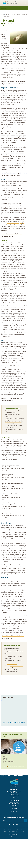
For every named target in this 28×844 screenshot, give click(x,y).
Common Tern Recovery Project (15, 223)
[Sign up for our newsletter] (25, 820)
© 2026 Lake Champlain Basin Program (19, 831)
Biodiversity (24, 14)
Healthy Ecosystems (16, 14)
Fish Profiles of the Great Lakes (13, 422)
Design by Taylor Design (6, 831)
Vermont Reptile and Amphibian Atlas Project (13, 120)
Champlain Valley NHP (14, 803)
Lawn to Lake (14, 808)
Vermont (22, 212)
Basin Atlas (14, 805)
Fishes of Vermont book (11, 418)
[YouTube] (13, 824)
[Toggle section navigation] (26, 8)
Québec (24, 630)
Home (2, 14)
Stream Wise (14, 811)
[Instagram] (17, 824)
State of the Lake (14, 802)
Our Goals (8, 14)
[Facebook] (10, 824)
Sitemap (18, 829)
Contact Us (23, 829)
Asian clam (4, 554)
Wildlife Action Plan (12, 664)
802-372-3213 (15, 797)
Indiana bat (8, 658)
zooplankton (4, 567)
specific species (13, 671)
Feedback (14, 829)
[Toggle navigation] (25, 2)
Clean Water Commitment (14, 810)
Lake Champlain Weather (7, 829)
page (8, 766)
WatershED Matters (14, 806)
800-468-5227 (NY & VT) (14, 796)
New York (3, 212)
